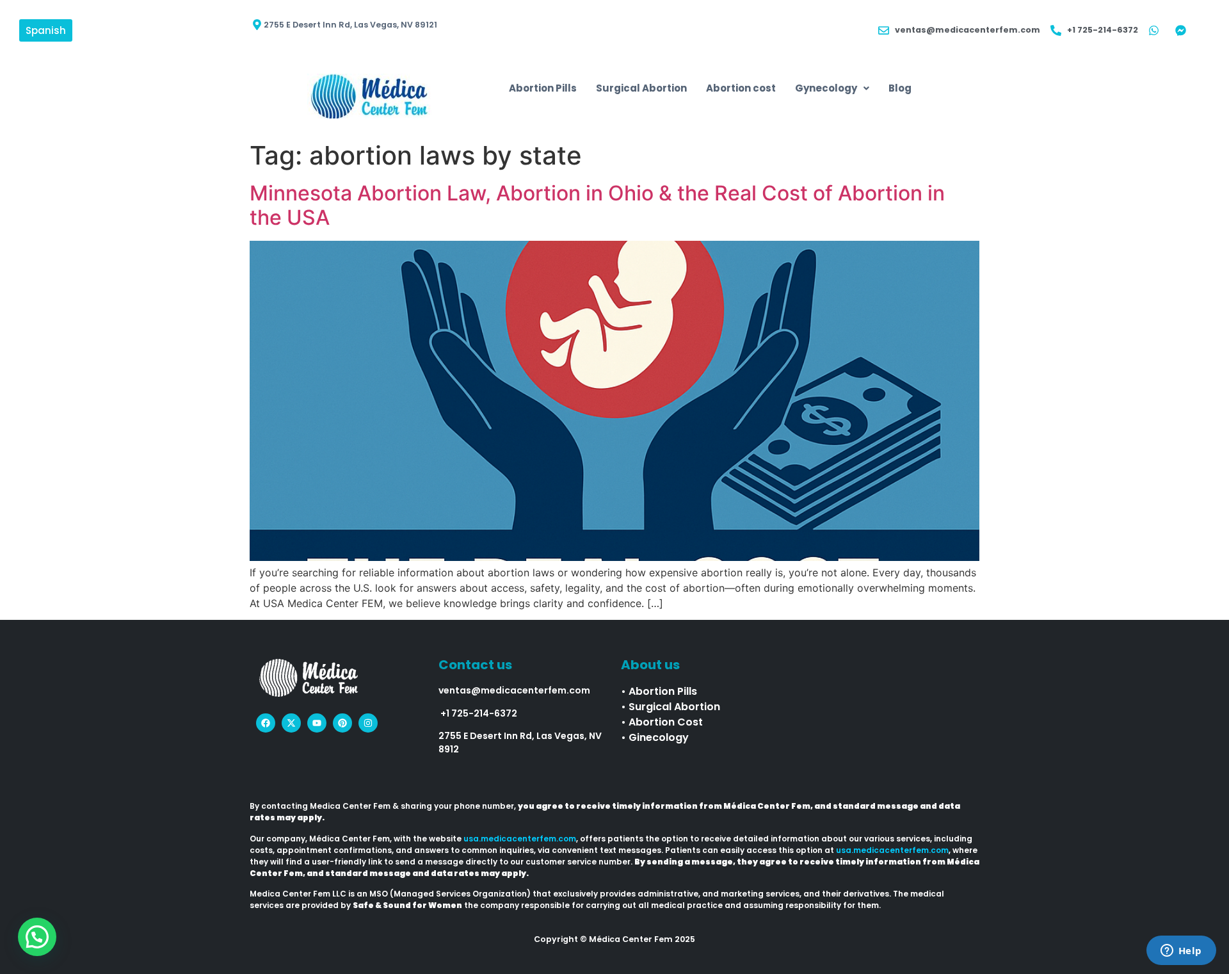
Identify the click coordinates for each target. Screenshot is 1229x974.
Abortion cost (741, 88)
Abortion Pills (543, 88)
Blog (900, 88)
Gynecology (826, 88)
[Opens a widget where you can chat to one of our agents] (1181, 952)
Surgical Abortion (641, 88)
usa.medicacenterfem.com (519, 838)
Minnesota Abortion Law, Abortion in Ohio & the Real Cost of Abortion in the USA (597, 205)
